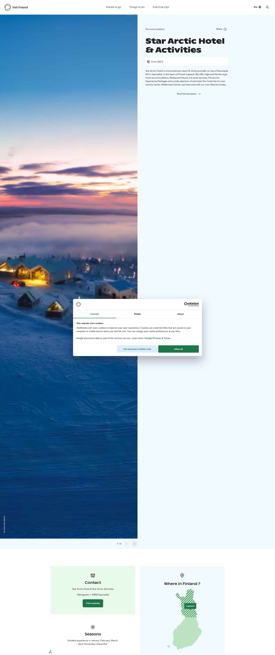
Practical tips (161, 7)
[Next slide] (135, 544)
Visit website (93, 603)
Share (219, 29)
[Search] (267, 7)
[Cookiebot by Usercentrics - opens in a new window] (186, 304)
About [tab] (180, 314)
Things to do (137, 7)
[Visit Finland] (16, 7)
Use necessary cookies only (137, 349)
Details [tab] (137, 314)
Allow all (178, 349)
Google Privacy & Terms (157, 338)
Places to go (113, 7)
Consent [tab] (94, 314)
